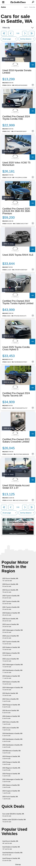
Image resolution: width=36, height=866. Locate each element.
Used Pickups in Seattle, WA (11, 859)
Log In (26, 7)
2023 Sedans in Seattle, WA (11, 677)
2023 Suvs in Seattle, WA (10, 591)
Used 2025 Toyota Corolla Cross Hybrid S (16, 348)
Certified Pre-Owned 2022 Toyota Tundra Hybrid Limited (17, 302)
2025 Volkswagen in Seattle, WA (12, 631)
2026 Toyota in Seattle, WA (10, 608)
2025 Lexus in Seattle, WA (10, 660)
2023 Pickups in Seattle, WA (11, 757)
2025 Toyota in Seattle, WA (10, 602)
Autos (3, 7)
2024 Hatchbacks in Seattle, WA (12, 734)
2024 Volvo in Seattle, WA (10, 723)
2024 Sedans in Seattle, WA (11, 614)
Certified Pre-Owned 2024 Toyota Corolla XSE (16, 117)
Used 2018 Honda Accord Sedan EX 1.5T (15, 486)
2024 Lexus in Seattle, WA (10, 637)
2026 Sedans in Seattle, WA (11, 717)
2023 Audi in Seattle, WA (10, 694)
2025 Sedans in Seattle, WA (11, 648)
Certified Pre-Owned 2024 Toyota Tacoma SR (16, 394)
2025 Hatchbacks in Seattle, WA (12, 740)
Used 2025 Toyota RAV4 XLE (17, 255)
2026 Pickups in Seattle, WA (11, 775)
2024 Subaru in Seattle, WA (11, 683)
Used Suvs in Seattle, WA (10, 842)
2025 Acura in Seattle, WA (10, 711)
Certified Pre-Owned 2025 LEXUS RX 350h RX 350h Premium (16, 211)
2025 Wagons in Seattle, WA (11, 769)
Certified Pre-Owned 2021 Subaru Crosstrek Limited (16, 440)
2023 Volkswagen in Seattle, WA (12, 665)
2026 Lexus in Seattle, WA (10, 729)
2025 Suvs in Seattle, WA (10, 579)
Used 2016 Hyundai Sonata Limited (16, 71)
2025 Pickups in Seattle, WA (11, 763)
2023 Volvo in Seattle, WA (10, 700)
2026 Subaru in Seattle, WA (11, 786)
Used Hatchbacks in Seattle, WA (12, 854)
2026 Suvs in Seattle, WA (10, 620)
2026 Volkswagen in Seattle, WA (12, 780)
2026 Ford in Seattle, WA (10, 797)
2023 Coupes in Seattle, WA (11, 792)
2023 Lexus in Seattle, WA (10, 625)
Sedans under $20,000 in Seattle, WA (14, 820)
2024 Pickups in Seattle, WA (11, 706)
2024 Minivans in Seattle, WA (11, 752)
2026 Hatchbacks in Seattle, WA (12, 746)
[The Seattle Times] (18, 2)
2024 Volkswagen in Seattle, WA (12, 688)
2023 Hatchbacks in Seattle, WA (12, 671)
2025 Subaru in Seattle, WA (11, 654)
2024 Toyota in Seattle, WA (10, 597)
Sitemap (18, 864)
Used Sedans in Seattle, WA (11, 848)
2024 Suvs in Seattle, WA (10, 585)
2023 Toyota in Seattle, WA (10, 643)
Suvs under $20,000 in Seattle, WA (13, 815)
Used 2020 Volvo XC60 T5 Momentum (16, 163)
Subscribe (32, 7)
